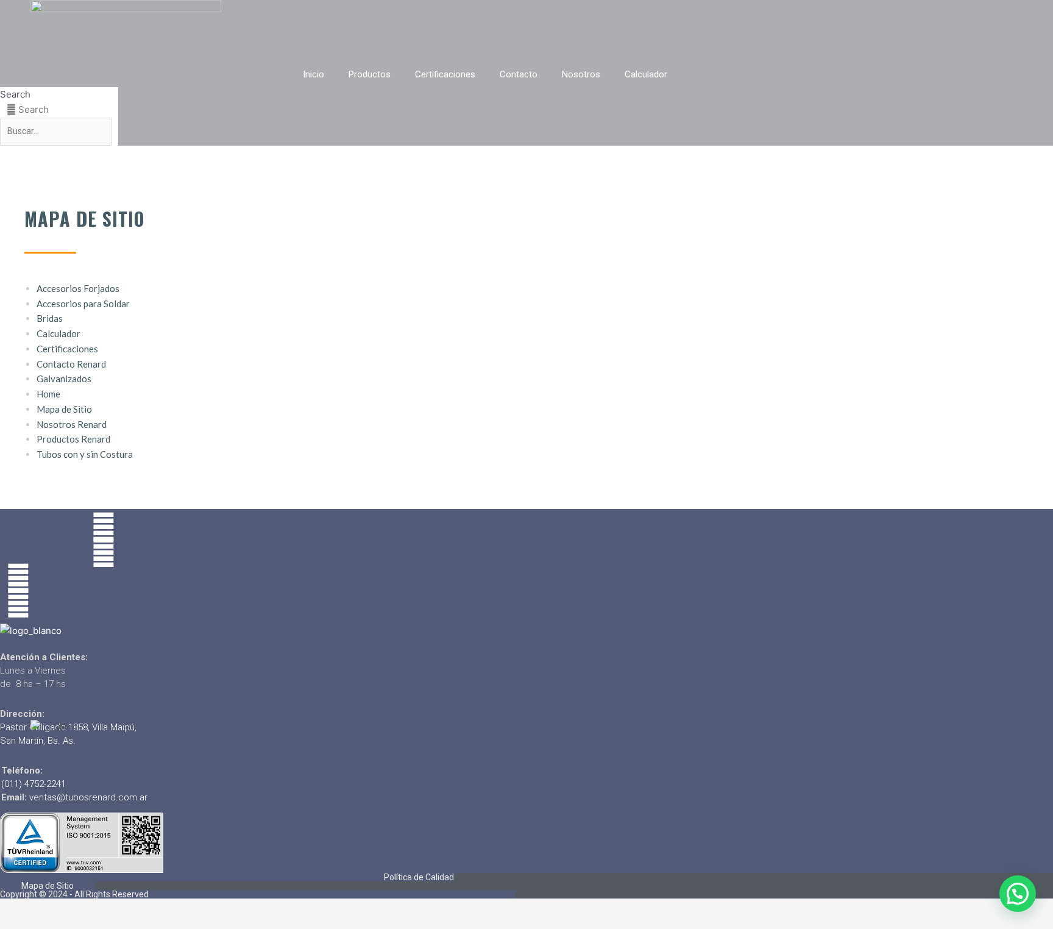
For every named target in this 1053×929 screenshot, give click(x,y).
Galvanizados (64, 378)
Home (48, 393)
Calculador (646, 74)
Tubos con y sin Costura (85, 454)
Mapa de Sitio (64, 409)
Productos (370, 74)
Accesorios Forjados (78, 288)
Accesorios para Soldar (83, 303)
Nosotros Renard (72, 424)
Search (15, 94)
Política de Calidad (419, 877)
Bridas (50, 318)
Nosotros (581, 74)
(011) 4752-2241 (33, 783)
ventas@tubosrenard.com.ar (88, 797)
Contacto (518, 74)
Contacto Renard (71, 363)
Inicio (313, 74)
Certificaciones (445, 74)
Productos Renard (73, 438)
